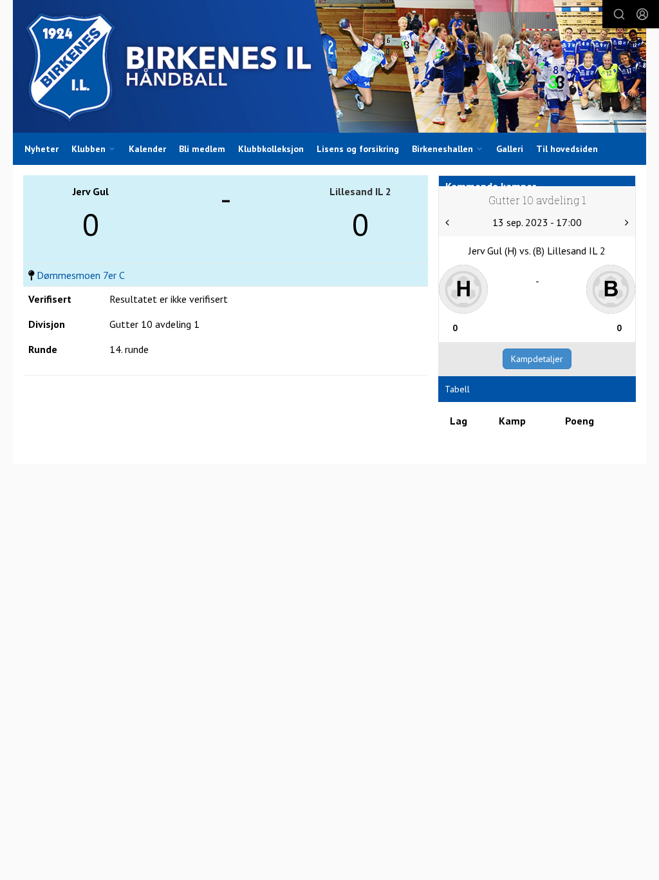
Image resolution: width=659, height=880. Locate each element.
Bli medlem (202, 149)
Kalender (147, 149)
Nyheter (41, 149)
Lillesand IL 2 (360, 191)
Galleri (509, 149)
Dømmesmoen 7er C (81, 275)
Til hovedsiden (567, 149)
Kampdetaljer (537, 359)
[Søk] (619, 14)
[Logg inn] (642, 14)
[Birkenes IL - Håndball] (329, 66)
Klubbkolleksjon (271, 149)
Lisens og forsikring (358, 149)
